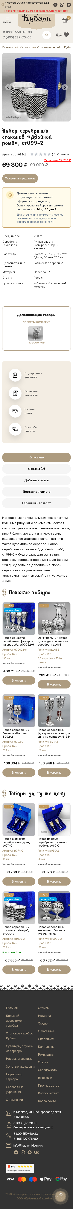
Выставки (45, 1078)
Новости (44, 1016)
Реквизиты (46, 1054)
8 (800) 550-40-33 (17, 32)
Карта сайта (47, 1101)
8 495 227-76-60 (25, 1139)
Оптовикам (46, 1039)
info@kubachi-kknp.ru (28, 1145)
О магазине (46, 1031)
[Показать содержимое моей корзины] (65, 20)
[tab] (35, 119)
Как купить (46, 1046)
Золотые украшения (20, 1066)
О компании (14, 1100)
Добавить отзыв (36, 480)
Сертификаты (47, 1070)
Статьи (43, 1062)
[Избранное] (66, 34)
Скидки (43, 1023)
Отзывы (43, 1008)
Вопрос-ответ (48, 1093)
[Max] (69, 4)
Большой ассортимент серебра (15, 1021)
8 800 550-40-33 (25, 1134)
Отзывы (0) (36, 469)
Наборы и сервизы (19, 1058)
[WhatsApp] (62, 4)
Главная (12, 1008)
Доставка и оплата (36, 492)
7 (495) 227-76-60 (17, 37)
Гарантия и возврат (36, 503)
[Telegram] (55, 4)
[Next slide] (65, 87)
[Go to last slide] (8, 87)
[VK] (36, 1152)
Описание (36, 457)
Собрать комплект (36, 322)
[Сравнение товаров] (59, 34)
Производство (49, 1085)
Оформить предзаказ (20, 178)
